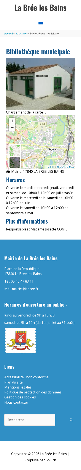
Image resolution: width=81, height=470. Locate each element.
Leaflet (49, 167)
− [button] (12, 127)
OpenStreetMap (65, 167)
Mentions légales (18, 387)
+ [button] (12, 121)
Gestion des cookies (20, 397)
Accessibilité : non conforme (26, 377)
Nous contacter (16, 402)
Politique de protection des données (33, 392)
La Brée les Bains (40, 7)
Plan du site (13, 382)
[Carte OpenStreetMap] (15, 150)
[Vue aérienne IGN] (15, 162)
